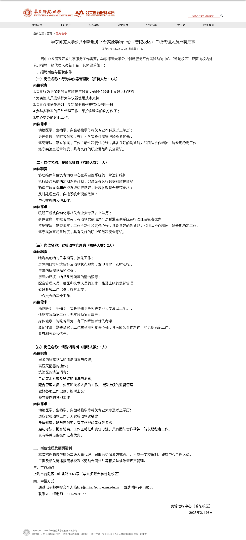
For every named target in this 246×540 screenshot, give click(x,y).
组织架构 (94, 25)
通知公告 (61, 33)
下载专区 (180, 25)
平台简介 (65, 25)
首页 (49, 33)
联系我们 (208, 25)
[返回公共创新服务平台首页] (69, 8)
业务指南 (151, 25)
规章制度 (122, 25)
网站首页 (37, 25)
